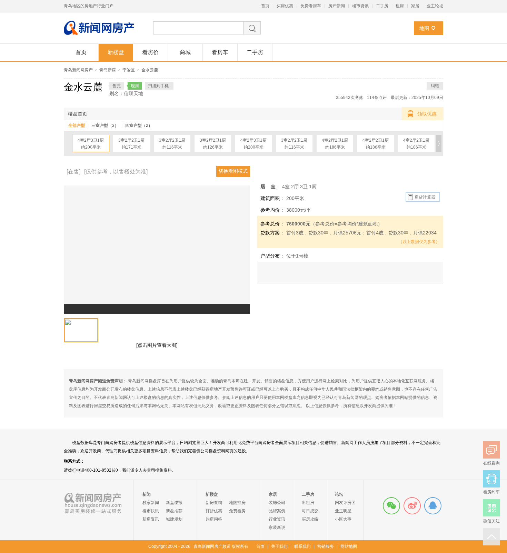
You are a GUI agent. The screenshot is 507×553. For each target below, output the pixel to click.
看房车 (220, 52)
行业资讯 (277, 519)
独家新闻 (150, 502)
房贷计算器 (425, 197)
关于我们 (279, 546)
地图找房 (237, 502)
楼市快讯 (150, 511)
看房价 (150, 52)
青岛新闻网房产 (78, 70)
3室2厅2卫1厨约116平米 (172, 144)
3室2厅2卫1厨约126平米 (213, 144)
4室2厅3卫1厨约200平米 (91, 144)
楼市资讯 (360, 5)
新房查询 (214, 502)
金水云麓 (149, 70)
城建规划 (174, 519)
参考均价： (272, 210)
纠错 (435, 85)
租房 (400, 5)
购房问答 (214, 519)
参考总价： (272, 224)
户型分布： (272, 256)
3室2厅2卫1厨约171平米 (131, 144)
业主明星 (343, 511)
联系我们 (302, 546)
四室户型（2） (138, 125)
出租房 (308, 502)
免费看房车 (310, 5)
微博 (412, 505)
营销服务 (325, 546)
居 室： (270, 186)
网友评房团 (345, 502)
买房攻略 (310, 519)
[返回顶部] (491, 536)
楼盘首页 (77, 114)
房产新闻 (336, 5)
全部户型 (76, 125)
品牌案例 (277, 511)
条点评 (377, 97)
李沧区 (128, 70)
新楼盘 (116, 52)
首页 (265, 5)
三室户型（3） (105, 125)
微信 (391, 505)
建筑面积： (272, 198)
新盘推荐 (174, 511)
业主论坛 (435, 5)
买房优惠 (285, 5)
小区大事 (343, 519)
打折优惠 (214, 511)
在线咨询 (432, 505)
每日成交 (310, 511)
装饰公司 (277, 502)
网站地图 (348, 546)
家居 (415, 5)
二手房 (382, 5)
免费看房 (237, 511)
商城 (185, 52)
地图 (424, 28)
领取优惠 (427, 114)
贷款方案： (272, 232)
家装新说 (277, 527)
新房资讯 (150, 519)
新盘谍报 (174, 502)
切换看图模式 (233, 171)
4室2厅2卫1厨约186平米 (335, 144)
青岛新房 (107, 70)
